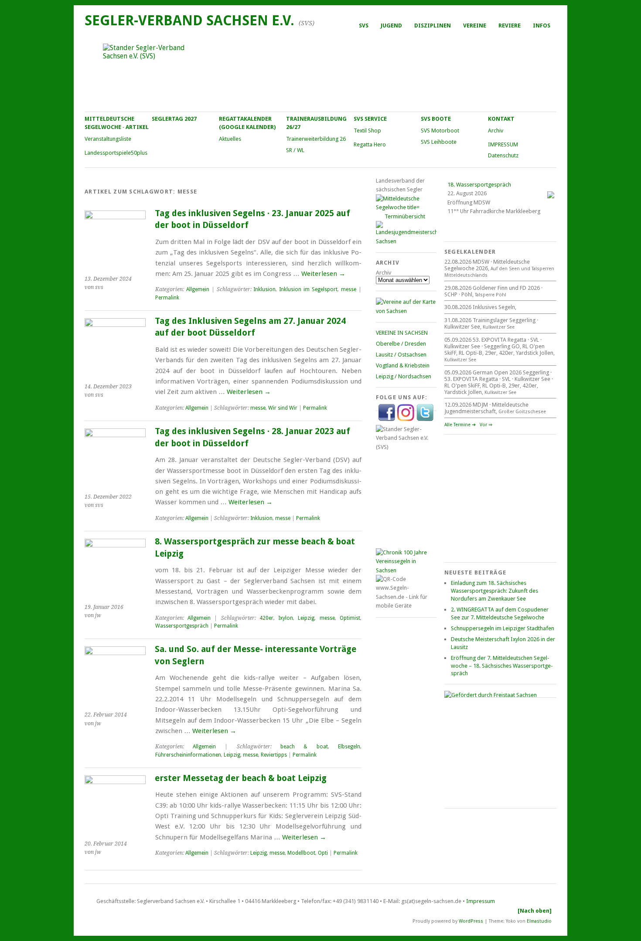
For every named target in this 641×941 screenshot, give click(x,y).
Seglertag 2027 (174, 119)
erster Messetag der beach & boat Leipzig (241, 778)
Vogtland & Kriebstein (403, 365)
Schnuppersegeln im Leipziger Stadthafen (502, 628)
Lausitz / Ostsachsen (401, 354)
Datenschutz (503, 155)
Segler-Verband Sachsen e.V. (189, 20)
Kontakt (501, 119)
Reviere (509, 25)
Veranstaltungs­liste (108, 139)
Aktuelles (230, 139)
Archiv (495, 130)
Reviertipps (274, 755)
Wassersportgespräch (181, 626)
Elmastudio (539, 921)
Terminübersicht (405, 216)
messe (348, 289)
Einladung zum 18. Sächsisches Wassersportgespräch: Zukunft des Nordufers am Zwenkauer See (494, 591)
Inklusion (264, 289)
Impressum (480, 901)
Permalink (167, 298)
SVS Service (370, 119)
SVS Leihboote (439, 142)
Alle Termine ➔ (460, 425)
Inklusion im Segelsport (308, 289)
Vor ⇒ (486, 425)
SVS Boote (436, 119)
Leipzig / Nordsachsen (403, 376)
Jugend (391, 25)
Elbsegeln (349, 747)
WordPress (471, 921)
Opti (323, 853)
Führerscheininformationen (188, 755)
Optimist (350, 618)
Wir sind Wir (282, 408)
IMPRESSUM (503, 144)
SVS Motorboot (440, 130)
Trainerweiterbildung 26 (316, 139)
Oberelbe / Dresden (401, 343)
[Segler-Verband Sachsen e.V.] (320, 72)
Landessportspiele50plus (116, 152)
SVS (363, 25)
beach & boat (304, 747)
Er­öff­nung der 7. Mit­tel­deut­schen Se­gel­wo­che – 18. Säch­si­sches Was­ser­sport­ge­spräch (502, 666)
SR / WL (295, 150)
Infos (541, 25)
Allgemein (197, 289)
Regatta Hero (370, 144)
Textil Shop (367, 130)
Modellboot (301, 853)
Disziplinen (432, 25)
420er (266, 618)
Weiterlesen (323, 274)
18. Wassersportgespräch (479, 184)
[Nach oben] (535, 910)
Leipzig (306, 618)
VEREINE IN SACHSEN (402, 333)
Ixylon (285, 618)
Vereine (474, 25)
